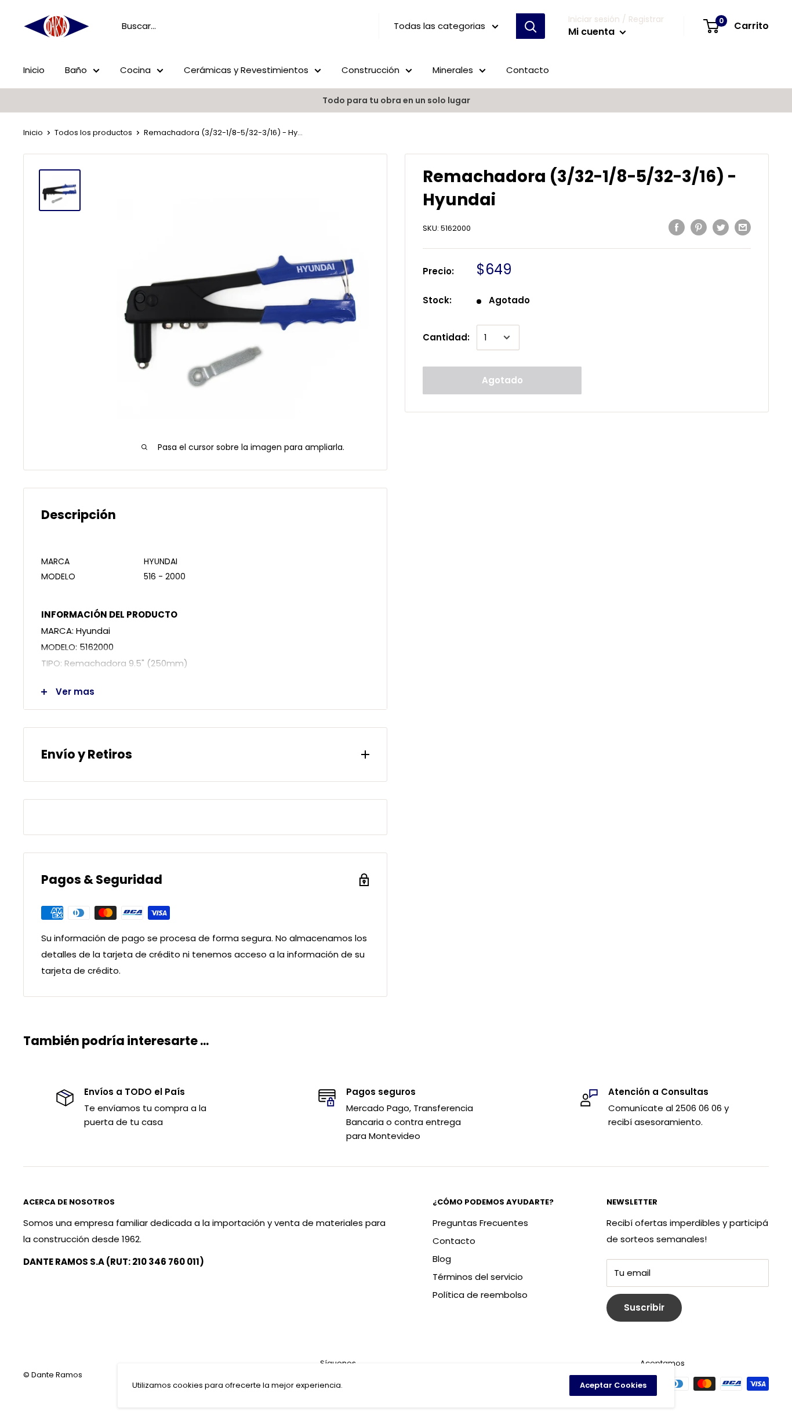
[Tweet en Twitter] (721, 227)
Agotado (502, 380)
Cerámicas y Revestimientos (246, 70)
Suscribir (644, 1307)
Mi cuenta (592, 31)
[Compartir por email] (743, 227)
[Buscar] (530, 26)
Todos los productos (93, 132)
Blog (442, 1259)
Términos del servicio (478, 1277)
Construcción (370, 70)
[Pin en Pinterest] (699, 227)
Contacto (527, 70)
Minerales (453, 70)
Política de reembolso (480, 1295)
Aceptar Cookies (613, 1385)
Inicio (34, 70)
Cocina (135, 70)
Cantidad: (446, 337)
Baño (76, 70)
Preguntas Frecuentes (480, 1223)
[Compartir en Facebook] (677, 227)
